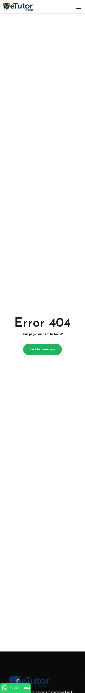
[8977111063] (4, 689)
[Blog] (18, 7)
